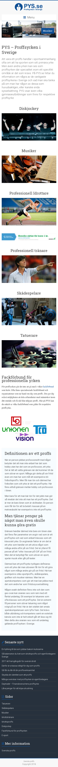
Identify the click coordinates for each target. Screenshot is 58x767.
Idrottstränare (8, 717)
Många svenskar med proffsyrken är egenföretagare (25, 679)
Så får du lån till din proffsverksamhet (18, 670)
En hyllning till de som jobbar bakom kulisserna (22, 649)
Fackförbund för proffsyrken (14, 731)
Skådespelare (8, 708)
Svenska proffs (8, 750)
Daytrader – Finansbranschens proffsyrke (20, 684)
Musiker (47, 30)
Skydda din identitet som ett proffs (17, 675)
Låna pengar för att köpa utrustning (17, 688)
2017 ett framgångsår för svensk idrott (19, 661)
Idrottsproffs (7, 722)
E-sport (5, 735)
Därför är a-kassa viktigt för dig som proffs (21, 666)
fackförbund (48, 386)
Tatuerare (6, 704)
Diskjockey (6, 726)
